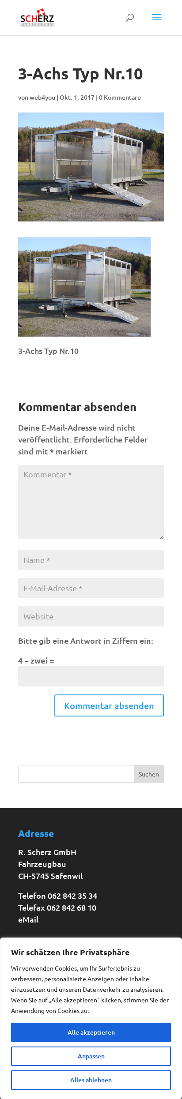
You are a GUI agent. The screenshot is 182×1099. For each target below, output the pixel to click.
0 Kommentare (120, 97)
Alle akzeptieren (91, 1032)
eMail (28, 919)
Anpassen (91, 1056)
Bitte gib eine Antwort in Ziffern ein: (85, 640)
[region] (91, 1018)
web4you (42, 97)
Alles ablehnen (91, 1080)
